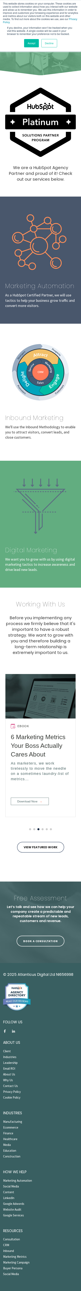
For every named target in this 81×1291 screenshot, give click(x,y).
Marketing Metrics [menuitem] (15, 1257)
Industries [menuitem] (9, 1057)
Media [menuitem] (7, 1145)
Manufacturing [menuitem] (12, 1122)
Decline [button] (49, 43)
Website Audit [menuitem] (12, 1209)
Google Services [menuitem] (13, 1215)
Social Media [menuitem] (11, 1186)
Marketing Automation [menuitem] (17, 1180)
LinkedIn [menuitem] (8, 1198)
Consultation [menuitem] (11, 1239)
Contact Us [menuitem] (10, 1086)
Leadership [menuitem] (10, 1063)
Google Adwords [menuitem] (13, 1204)
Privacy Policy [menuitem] (12, 1092)
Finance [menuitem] (8, 1133)
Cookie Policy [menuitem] (11, 1097)
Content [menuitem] (8, 1192)
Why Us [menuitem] (8, 1080)
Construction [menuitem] (11, 1156)
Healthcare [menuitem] (10, 1139)
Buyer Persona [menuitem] (12, 1268)
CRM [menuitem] (6, 1245)
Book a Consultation (40, 941)
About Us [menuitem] (9, 1074)
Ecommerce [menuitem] (10, 1127)
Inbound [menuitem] (8, 1251)
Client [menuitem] (7, 1051)
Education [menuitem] (9, 1151)
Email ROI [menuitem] (9, 1068)
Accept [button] (31, 43)
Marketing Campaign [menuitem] (16, 1262)
